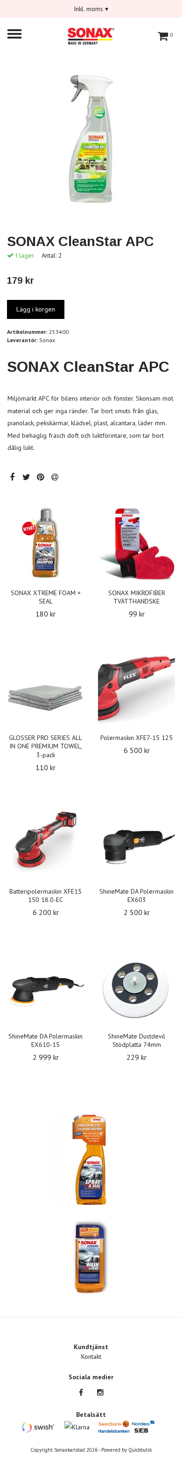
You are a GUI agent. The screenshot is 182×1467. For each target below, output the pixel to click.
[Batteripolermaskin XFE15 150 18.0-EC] (45, 842)
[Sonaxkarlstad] (91, 35)
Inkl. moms (91, 9)
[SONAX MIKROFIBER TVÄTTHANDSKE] (136, 544)
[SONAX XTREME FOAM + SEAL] (45, 544)
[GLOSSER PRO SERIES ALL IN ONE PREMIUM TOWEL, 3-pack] (45, 688)
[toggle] (19, 35)
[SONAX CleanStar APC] (91, 138)
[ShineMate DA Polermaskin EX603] (136, 842)
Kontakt (91, 1356)
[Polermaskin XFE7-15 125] (136, 688)
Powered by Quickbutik (126, 1450)
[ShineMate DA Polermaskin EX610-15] (45, 987)
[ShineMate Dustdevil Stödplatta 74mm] (136, 987)
